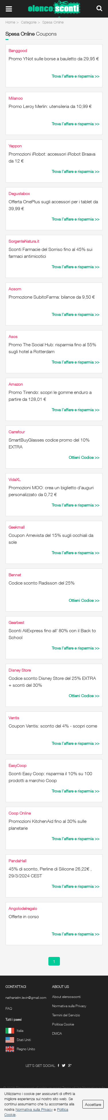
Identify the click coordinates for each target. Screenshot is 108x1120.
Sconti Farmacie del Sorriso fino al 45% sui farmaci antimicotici (50, 252)
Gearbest (16, 622)
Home (10, 22)
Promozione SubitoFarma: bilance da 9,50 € (52, 297)
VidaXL (15, 479)
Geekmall (17, 527)
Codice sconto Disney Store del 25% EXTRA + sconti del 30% (52, 681)
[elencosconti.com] (54, 9)
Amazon (16, 384)
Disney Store (20, 670)
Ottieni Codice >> (84, 457)
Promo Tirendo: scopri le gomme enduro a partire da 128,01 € (50, 395)
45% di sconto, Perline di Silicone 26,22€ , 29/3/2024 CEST (50, 872)
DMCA (57, 1033)
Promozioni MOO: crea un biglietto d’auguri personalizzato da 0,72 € (51, 491)
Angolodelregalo (23, 908)
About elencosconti (66, 997)
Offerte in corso (24, 916)
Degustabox (19, 193)
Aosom (15, 288)
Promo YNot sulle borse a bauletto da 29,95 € (54, 58)
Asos (13, 336)
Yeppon (15, 145)
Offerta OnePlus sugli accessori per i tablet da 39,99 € (53, 205)
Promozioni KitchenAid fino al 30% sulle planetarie (47, 824)
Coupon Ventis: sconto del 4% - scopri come (53, 726)
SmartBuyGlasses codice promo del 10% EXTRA (49, 443)
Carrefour (17, 431)
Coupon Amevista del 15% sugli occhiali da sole (51, 538)
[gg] (63, 1065)
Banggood (18, 50)
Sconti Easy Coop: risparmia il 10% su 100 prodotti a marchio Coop (50, 777)
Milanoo (16, 98)
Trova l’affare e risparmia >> (75, 75)
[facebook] (58, 1065)
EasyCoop (17, 765)
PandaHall (17, 860)
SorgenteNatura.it (24, 241)
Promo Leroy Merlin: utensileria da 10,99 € (50, 106)
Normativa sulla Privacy (69, 1006)
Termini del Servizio (66, 1015)
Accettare (93, 1104)
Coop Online (20, 812)
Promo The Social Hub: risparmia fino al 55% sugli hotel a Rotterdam (52, 348)
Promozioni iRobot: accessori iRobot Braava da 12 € (52, 157)
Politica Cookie (63, 1024)
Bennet (15, 574)
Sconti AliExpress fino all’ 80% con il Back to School (52, 634)
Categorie (29, 22)
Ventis (14, 717)
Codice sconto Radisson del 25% (42, 583)
